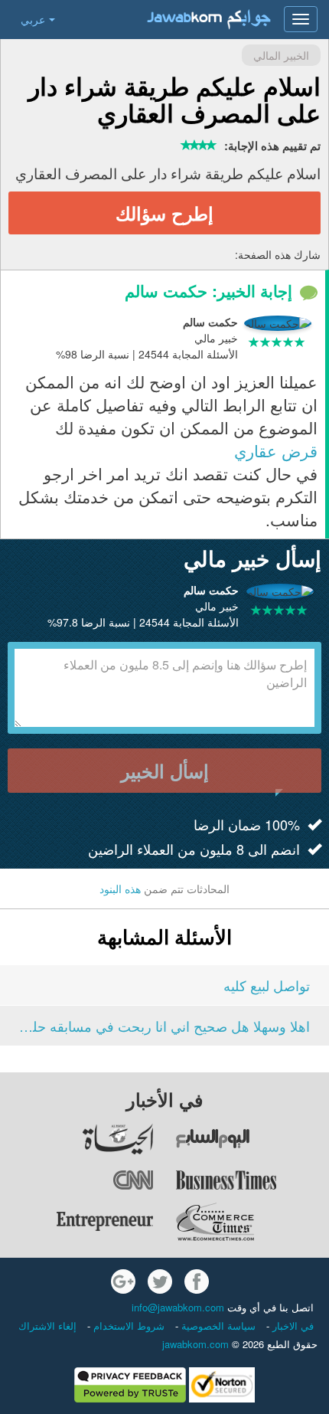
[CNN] (77, 1180)
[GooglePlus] (123, 1281)
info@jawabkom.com (178, 1307)
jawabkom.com (195, 1344)
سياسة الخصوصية (217, 1325)
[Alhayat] (77, 1139)
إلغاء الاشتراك (47, 1325)
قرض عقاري (276, 450)
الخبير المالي (281, 55)
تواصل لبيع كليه (266, 985)
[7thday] (251, 1139)
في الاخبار (291, 1325)
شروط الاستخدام (127, 1325)
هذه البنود (120, 888)
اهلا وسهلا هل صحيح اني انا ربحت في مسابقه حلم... (164, 1026)
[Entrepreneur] (77, 1222)
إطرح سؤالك (164, 213)
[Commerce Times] (251, 1222)
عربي (33, 19)
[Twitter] (160, 1281)
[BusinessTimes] (251, 1180)
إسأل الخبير (165, 771)
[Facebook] (196, 1281)
